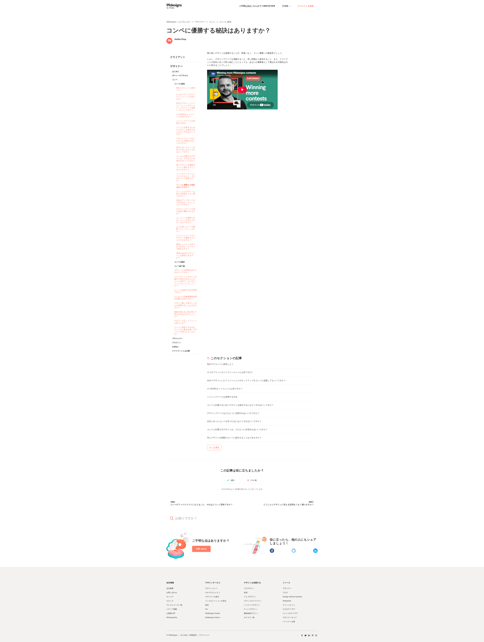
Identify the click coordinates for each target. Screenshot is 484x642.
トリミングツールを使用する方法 (185, 122)
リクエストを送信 (305, 6)
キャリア (169, 597)
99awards (287, 601)
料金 (207, 605)
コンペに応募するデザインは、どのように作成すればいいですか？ (185, 158)
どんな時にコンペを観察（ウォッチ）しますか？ (185, 229)
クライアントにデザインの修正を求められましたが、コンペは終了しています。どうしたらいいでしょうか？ (185, 281)
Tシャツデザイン (250, 609)
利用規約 (192, 635)
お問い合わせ (201, 549)
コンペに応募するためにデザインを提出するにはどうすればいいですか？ (185, 131)
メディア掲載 (171, 609)
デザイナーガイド (290, 617)
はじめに (175, 71)
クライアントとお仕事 (181, 351)
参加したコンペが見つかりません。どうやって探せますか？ (185, 246)
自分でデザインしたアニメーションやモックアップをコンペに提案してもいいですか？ (185, 106)
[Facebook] (272, 550)
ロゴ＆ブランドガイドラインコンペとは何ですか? (185, 97)
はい (233, 480)
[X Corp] (294, 550)
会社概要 (169, 588)
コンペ (212, 22)
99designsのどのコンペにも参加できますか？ (185, 255)
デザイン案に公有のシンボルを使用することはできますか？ (185, 305)
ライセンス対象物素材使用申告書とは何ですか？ (185, 298)
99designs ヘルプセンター (178, 22)
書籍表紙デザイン (251, 613)
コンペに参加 (225, 22)
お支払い (175, 347)
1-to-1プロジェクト (212, 593)
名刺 (245, 593)
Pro (206, 609)
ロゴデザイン (249, 588)
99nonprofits (171, 617)
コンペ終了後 (179, 266)
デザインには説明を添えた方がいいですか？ (185, 271)
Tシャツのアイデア (290, 613)
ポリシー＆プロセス (180, 75)
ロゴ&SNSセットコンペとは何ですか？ (185, 115)
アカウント (176, 342)
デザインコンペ (211, 588)
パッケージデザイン (252, 605)
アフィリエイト (289, 605)
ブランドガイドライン (253, 601)
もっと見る (214, 448)
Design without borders (292, 597)
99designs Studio (212, 613)
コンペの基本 (179, 262)
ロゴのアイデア (289, 609)
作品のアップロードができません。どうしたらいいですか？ (185, 202)
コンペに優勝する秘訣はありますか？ (185, 186)
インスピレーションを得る (215, 601)
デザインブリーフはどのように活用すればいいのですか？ (185, 141)
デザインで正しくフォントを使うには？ (185, 322)
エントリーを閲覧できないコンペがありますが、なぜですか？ (185, 220)
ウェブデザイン (250, 597)
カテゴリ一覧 (249, 617)
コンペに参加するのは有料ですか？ (185, 291)
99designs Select (212, 617)
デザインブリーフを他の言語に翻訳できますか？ (185, 211)
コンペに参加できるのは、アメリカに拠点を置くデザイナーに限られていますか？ (185, 330)
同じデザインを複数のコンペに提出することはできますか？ (185, 167)
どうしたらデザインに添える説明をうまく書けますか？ (185, 194)
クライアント (177, 57)
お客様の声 (170, 613)
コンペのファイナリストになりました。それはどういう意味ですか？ (185, 177)
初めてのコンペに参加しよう (185, 89)
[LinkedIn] (315, 550)
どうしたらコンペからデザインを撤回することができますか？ (185, 238)
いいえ (254, 480)
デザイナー (200, 22)
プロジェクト (177, 338)
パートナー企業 (289, 622)
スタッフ (169, 601)
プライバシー (204, 635)
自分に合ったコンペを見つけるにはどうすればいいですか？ (185, 149)
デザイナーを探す (212, 597)
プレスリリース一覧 (174, 605)
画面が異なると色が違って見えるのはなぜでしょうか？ (185, 314)
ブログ (285, 593)
